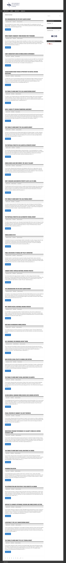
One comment (17, 56)
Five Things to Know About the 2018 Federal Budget (18, 199)
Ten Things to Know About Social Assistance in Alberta (19, 377)
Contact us (23, 11)
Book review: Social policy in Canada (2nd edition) (18, 359)
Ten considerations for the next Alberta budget (18, 19)
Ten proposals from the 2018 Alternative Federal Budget (20, 217)
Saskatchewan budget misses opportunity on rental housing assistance (21, 72)
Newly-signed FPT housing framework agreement (18, 109)
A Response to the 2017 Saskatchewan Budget (17, 522)
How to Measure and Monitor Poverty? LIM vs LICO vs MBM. (20, 181)
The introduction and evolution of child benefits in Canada (21, 486)
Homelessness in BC (10, 235)
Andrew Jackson (13, 183)
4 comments (19, 183)
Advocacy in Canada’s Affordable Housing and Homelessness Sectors (23, 504)
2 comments (17, 201)
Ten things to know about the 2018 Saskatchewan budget (20, 91)
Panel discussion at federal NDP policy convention (18, 253)
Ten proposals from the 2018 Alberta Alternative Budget (20, 145)
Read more (8, 29)
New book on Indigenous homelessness (15, 324)
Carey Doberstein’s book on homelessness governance (19, 54)
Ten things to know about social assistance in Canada (19, 450)
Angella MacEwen (16, 343)
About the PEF (6, 11)
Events (11, 11)
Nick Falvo (14, 21)
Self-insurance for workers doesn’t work (16, 341)
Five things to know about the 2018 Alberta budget (18, 127)
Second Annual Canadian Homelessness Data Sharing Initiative (22, 395)
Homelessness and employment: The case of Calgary (19, 163)
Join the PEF (17, 11)
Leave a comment (19, 21)
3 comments (18, 147)
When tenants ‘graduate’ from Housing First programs (20, 36)
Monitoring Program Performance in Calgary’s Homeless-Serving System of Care (23, 432)
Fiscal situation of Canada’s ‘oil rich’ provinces (18, 413)
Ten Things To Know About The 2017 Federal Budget (18, 540)
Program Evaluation (10, 468)
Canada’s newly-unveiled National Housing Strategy (19, 271)
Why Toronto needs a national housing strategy (18, 306)
